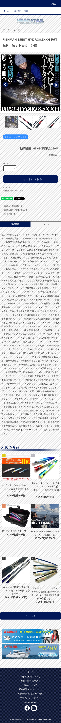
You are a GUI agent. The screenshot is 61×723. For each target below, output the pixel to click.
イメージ (46, 224)
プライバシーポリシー (30, 698)
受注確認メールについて (30, 689)
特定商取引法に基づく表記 (13, 191)
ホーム (6, 11)
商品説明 (15, 224)
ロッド (16, 30)
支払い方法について (30, 676)
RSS (26, 702)
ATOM (33, 702)
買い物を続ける (9, 214)
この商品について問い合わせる (15, 210)
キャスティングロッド (15, 137)
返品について (8, 188)
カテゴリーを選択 (21, 11)
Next (55, 85)
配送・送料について (30, 681)
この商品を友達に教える (12, 206)
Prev (6, 85)
